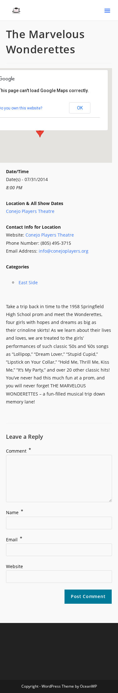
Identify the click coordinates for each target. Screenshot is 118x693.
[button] (107, 10)
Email (14, 540)
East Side (28, 282)
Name (14, 512)
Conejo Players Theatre (30, 211)
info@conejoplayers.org (63, 251)
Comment (18, 451)
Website (14, 566)
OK (80, 107)
